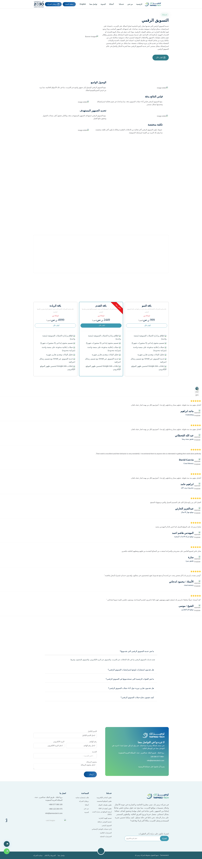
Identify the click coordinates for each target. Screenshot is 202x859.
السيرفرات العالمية (106, 833)
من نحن (130, 4)
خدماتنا (121, 4)
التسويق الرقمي (107, 825)
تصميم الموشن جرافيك (104, 822)
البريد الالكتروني (58, 741)
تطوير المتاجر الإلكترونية (104, 797)
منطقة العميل (69, 4)
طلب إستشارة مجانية (82, 797)
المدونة (103, 4)
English (82, 4)
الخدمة (94, 752)
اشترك (164, 838)
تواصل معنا (93, 4)
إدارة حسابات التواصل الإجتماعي (102, 829)
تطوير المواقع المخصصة (104, 801)
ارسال (91, 774)
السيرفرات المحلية (106, 836)
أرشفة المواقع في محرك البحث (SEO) (102, 813)
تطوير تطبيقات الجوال (105, 805)
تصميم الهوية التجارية (105, 818)
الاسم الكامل (92, 731)
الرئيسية (139, 4)
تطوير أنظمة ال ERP (105, 808)
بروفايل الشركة (52, 4)
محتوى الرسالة (91, 762)
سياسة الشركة (38, 855)
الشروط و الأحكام (50, 855)
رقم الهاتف (93, 741)
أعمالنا (111, 4)
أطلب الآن (159, 57)
